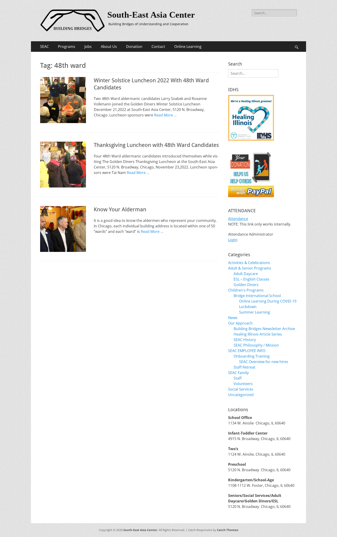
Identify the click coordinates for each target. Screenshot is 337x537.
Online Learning (188, 46)
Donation (134, 46)
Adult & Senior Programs (249, 268)
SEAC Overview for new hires (263, 361)
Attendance (238, 218)
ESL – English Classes (251, 279)
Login (233, 239)
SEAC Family (238, 372)
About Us (109, 46)
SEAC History (245, 339)
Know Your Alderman (120, 209)
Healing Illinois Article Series (258, 334)
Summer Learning (254, 312)
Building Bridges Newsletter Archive (264, 328)
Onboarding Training (252, 356)
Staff (238, 378)
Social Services (240, 389)
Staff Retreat (244, 367)
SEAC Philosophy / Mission (256, 345)
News (233, 317)
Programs (66, 46)
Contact (158, 46)
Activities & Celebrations (249, 262)
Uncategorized (241, 394)
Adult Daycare (246, 273)
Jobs (88, 46)
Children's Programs (246, 290)
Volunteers (243, 383)
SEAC (44, 46)
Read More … (165, 115)
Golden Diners (246, 284)
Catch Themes (227, 530)
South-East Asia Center (151, 14)
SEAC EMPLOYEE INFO (246, 350)
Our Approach (240, 323)
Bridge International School (257, 295)
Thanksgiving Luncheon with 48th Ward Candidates (156, 145)
